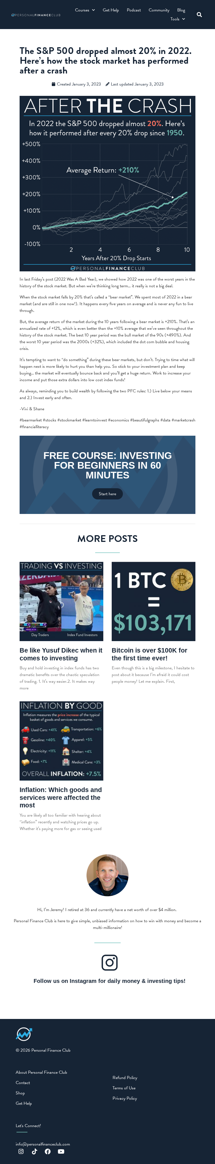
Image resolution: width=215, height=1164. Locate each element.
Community (159, 10)
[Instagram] (21, 1151)
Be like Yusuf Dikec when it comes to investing (61, 654)
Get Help (111, 10)
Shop (20, 1093)
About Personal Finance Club (41, 1072)
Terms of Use (124, 1088)
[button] (199, 14)
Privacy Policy (125, 1098)
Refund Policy (125, 1077)
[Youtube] (61, 1151)
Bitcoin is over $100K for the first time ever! (149, 654)
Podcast (134, 10)
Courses (82, 10)
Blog (181, 10)
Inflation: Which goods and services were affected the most (61, 797)
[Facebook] (48, 1151)
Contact (23, 1082)
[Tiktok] (34, 1151)
